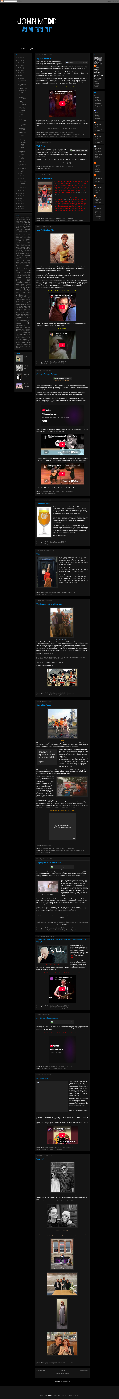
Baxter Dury (19, 236)
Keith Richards (25, 274)
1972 (45, 850)
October (22, 88)
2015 (19, 196)
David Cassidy (20, 247)
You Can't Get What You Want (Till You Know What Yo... (22, 144)
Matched (40, 1159)
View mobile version (62, 1374)
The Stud (63, 364)
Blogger (76, 1395)
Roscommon (27, 311)
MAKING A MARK (98, 149)
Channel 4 (52, 220)
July (21, 171)
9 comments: (69, 491)
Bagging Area (97, 165)
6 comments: (70, 1147)
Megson (28, 284)
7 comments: (70, 1362)
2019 (19, 75)
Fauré (49, 493)
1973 (25, 223)
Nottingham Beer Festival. (73, 508)
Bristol (18, 240)
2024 (19, 63)
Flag (17, 253)
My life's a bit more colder (47, 1018)
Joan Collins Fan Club (45, 230)
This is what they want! (26, 367)
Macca (28, 281)
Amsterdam (44, 1008)
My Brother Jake (43, 58)
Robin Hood (75, 220)
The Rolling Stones (23, 331)
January (22, 187)
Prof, (81, 892)
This (38, 554)
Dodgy (54, 134)
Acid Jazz (43, 1149)
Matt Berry (63, 1149)
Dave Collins (27, 245)
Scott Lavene (20, 312)
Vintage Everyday (97, 98)
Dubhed (97, 198)
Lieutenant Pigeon (68, 850)
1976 (21, 224)
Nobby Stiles (27, 290)
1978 (45, 364)
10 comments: (69, 362)
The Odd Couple (26, 329)
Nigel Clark (19, 290)
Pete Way (25, 299)
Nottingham (68, 220)
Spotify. (96, 81)
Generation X (20, 255)
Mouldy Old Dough (79, 850)
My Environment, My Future (98, 129)
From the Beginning (68, 134)
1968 (21, 221)
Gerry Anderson (60, 220)
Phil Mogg (26, 301)
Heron (25, 262)
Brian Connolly (26, 239)
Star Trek (57, 364)
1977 (25, 224)
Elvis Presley (26, 252)
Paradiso (57, 1008)
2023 (19, 65)
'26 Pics (18, 219)
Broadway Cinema (25, 240)
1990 (21, 226)
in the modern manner (97, 114)
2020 (19, 73)
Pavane (53, 493)
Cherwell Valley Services (47, 929)
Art (17, 231)
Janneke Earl (52, 1364)
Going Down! (42, 1078)
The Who (19, 334)
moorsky (64, 1395)
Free (61, 134)
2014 (19, 198)
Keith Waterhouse (21, 275)
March (22, 181)
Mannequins (27, 282)
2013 (19, 201)
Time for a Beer (43, 504)
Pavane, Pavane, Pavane (46, 374)
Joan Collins (50, 364)
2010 (19, 208)
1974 (29, 223)
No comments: (70, 166)
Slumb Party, (52, 83)
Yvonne (23, 342)
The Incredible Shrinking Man (49, 604)
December (23, 80)
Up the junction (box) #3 (26, 385)
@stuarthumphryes (65, 569)
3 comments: (70, 928)
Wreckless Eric (25, 340)
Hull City (18, 263)
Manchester (70, 695)
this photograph (53, 743)
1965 (17, 221)
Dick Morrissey (19, 250)
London (50, 594)
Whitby (25, 339)
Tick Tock (40, 146)
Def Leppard (26, 248)
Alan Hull (22, 227)
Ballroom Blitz (26, 231)
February (22, 183)
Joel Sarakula (20, 270)
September (23, 164)
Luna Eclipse (26, 357)
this (74, 560)
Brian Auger (44, 493)
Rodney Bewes (23, 309)
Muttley (38, 852)
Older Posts (84, 1370)
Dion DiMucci (27, 250)
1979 (17, 226)
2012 (19, 203)
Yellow (18, 342)
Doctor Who (44, 594)
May (21, 176)
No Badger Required (98, 209)
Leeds (28, 277)
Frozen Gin (77, 134)
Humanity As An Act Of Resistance (98, 169)
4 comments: (72, 592)
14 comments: (70, 132)
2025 (19, 60)
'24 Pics (23, 218)
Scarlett (81, 220)
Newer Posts (40, 1370)
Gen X (28, 253)
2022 (19, 68)
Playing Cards (74, 929)
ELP (58, 134)
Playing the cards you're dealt (49, 862)
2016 (19, 193)
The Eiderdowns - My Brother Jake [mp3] (62, 128)
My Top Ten (98, 187)
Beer (42, 544)
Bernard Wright (48, 134)
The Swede (19, 332)
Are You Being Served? (53, 1149)
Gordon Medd (48, 695)
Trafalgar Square (45, 852)
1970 (42, 850)
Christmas (19, 244)
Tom (24, 334)
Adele (42, 695)
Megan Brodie (66, 929)
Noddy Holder (20, 292)
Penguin (23, 298)
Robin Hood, (68, 199)
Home (63, 1370)
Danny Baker (20, 245)
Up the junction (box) (25, 336)
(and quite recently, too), (66, 267)
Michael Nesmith (20, 285)
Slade (24, 314)
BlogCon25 (19, 237)
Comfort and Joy (26, 244)
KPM (17, 274)
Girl (24, 260)
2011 (19, 206)
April (21, 178)
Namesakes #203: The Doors (98, 190)
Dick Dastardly (51, 850)
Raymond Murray (21, 304)
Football (22, 253)
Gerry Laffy (19, 260)
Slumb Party (74, 136)
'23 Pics (18, 218)
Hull (29, 262)
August (22, 168)
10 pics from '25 (25, 219)
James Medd (55, 695)
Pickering (18, 303)
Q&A (28, 303)
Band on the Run (21, 233)
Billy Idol (27, 236)
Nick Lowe (26, 289)
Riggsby (21, 306)
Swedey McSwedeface (21, 320)
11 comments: (70, 693)
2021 (19, 70)
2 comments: (70, 218)
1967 (42, 364)
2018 (19, 78)
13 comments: (70, 848)
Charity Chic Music (98, 177)
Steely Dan (23, 315)
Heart (21, 262)
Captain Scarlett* (44, 178)
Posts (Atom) (66, 1381)
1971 (42, 134)
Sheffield (27, 312)
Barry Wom (26, 234)
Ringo (25, 306)
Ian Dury (25, 263)
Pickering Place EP (65, 136)
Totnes (28, 334)
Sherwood (19, 314)
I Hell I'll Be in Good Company (49, 1068)
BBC (20, 231)
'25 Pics (28, 218)
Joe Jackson (51, 1008)
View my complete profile (96, 85)
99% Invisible (26, 226)
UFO (17, 336)
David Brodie (58, 929)
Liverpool (18, 279)
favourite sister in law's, (77, 880)
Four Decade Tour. (77, 949)
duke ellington (24, 344)
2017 (19, 191)
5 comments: (70, 1066)
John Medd (63, 695)
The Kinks (23, 327)
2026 (19, 57)
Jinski (42, 168)
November (23, 84)
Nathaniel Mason (54, 136)
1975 (17, 224)
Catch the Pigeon (43, 705)
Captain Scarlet (45, 220)
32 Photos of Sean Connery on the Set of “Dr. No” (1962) (98, 104)
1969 (25, 221)
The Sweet (26, 333)
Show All (101, 218)
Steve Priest (27, 317)
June (21, 173)
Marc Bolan (20, 284)
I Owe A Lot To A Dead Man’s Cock (98, 201)
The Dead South (62, 1068)
